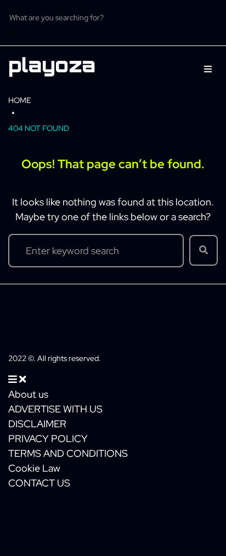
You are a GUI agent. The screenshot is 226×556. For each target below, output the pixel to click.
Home (19, 100)
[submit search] (13, 32)
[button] (208, 69)
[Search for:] (96, 250)
